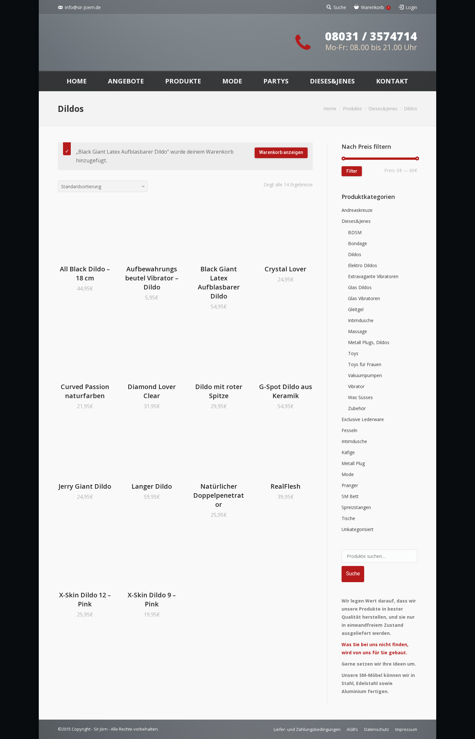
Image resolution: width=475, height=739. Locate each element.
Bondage (357, 243)
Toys (353, 353)
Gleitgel (356, 309)
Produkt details (94, 231)
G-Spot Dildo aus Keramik (285, 391)
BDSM (355, 232)
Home (329, 108)
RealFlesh (285, 486)
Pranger (350, 485)
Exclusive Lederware (363, 419)
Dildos (354, 254)
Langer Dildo (152, 486)
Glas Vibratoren (364, 298)
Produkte (352, 108)
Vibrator (356, 386)
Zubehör (357, 408)
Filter (351, 171)
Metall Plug (353, 463)
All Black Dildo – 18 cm (85, 273)
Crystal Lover (285, 269)
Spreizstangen (356, 507)
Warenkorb (375, 7)
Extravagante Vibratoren (373, 276)
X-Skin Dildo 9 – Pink (152, 599)
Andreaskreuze (357, 210)
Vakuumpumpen (365, 375)
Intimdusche (361, 320)
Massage (357, 331)
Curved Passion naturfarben (85, 391)
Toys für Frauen (364, 364)
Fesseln (349, 430)
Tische (348, 518)
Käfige (348, 452)
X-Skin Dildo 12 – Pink (85, 599)
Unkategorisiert (358, 529)
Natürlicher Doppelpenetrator (218, 495)
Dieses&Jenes (382, 108)
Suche (339, 7)
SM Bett (350, 496)
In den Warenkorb (76, 231)
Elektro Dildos (362, 265)
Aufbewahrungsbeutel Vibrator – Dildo (151, 278)
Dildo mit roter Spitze (218, 391)
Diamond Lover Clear (152, 391)
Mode (348, 474)
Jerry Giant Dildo (84, 486)
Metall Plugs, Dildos (368, 342)
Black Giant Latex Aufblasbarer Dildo (219, 282)
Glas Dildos (360, 287)
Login (411, 7)
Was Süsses (360, 397)
